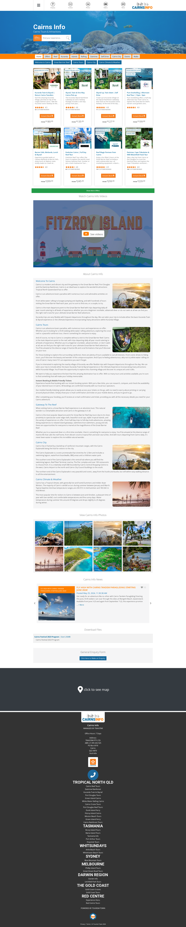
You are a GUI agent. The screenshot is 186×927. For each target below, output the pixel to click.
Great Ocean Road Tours (93, 871)
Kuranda (64, 56)
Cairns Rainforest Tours (93, 822)
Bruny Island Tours (93, 830)
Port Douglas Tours (93, 795)
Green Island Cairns (93, 798)
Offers (47, 56)
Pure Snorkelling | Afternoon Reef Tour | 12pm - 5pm (138, 94)
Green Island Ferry (93, 819)
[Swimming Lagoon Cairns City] (49, 559)
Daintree (93, 56)
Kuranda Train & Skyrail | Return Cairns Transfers (44, 94)
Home (38, 56)
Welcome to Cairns (42, 62)
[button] (38, 5)
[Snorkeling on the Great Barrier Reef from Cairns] (49, 533)
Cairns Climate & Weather (109, 62)
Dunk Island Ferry (93, 810)
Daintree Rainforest (93, 789)
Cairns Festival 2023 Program (52, 637)
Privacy (82, 924)
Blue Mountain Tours (93, 860)
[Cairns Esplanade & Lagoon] (107, 533)
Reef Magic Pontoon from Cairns (106, 153)
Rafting (84, 56)
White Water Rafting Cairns (93, 801)
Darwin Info (93, 879)
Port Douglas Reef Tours (93, 807)
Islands (74, 56)
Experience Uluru (93, 900)
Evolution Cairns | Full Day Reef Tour (76, 153)
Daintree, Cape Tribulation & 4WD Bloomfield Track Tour (138, 153)
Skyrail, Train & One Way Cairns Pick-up (75, 94)
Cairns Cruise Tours (93, 804)
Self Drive (105, 56)
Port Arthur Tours (93, 839)
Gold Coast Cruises (93, 889)
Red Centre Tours (93, 903)
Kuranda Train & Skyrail (93, 792)
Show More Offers (93, 191)
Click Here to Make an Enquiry (93, 658)
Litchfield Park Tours (93, 882)
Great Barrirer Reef (62, 62)
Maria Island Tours (93, 833)
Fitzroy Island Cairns (93, 813)
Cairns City (116, 56)
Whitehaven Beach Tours (93, 852)
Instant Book (46, 116)
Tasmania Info (93, 836)
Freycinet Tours (93, 842)
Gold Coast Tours (93, 892)
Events (127, 56)
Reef (55, 56)
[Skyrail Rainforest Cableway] (78, 533)
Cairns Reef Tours (93, 786)
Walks (136, 56)
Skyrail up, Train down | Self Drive (107, 94)
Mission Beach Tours (93, 816)
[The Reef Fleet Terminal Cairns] (137, 533)
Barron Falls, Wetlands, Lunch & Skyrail (46, 153)
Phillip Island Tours (93, 868)
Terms (88, 924)
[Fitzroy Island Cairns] (78, 559)
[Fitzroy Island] (107, 559)
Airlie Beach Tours (93, 849)
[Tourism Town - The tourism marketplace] (93, 916)
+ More (81, 605)
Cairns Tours (78, 62)
